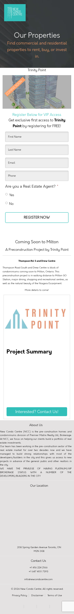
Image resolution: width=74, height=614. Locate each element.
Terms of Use (54, 595)
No (11, 204)
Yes (11, 195)
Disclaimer (37, 595)
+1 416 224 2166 (38, 567)
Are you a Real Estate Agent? (31, 186)
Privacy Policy (19, 595)
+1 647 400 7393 (38, 571)
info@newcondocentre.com (38, 579)
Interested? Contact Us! (37, 411)
